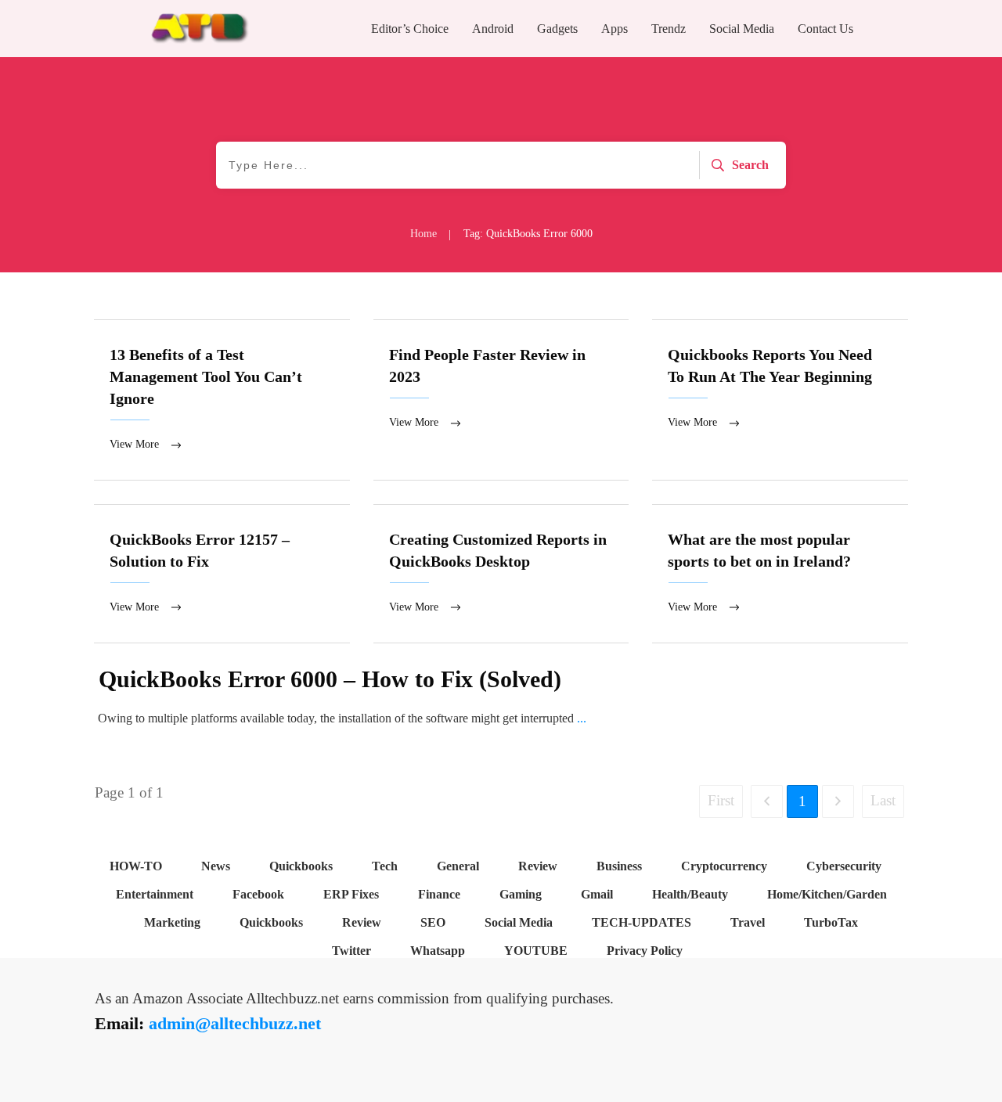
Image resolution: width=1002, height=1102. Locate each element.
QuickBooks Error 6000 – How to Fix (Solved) (330, 679)
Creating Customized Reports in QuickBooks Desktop (501, 574)
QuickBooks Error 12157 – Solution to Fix (222, 574)
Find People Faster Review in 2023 (501, 400)
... (581, 718)
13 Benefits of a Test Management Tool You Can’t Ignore (222, 400)
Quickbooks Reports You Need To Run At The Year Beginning (780, 400)
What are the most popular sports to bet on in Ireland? (780, 574)
